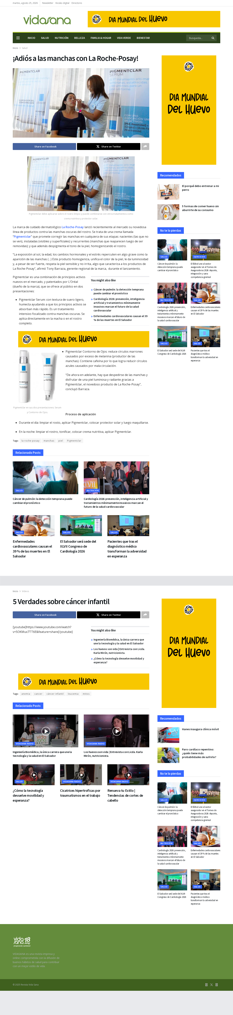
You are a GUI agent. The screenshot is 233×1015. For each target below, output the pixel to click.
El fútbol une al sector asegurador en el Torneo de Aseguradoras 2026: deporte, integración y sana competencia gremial (204, 270)
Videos (25, 591)
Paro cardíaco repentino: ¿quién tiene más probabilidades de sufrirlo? (199, 753)
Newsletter (47, 3)
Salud (45, 38)
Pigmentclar (74, 440)
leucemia (73, 693)
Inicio (31, 38)
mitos (86, 693)
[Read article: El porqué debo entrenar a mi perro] (168, 192)
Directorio (77, 3)
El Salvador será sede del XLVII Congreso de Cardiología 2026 (78, 546)
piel (60, 440)
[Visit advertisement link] (154, 19)
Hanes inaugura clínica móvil (200, 729)
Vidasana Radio (24, 743)
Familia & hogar (101, 38)
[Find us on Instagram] (217, 985)
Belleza (79, 38)
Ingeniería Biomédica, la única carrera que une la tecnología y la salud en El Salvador (42, 754)
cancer (38, 693)
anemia (25, 693)
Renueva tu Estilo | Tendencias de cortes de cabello (125, 795)
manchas (49, 440)
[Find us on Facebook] (206, 985)
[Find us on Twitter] (211, 985)
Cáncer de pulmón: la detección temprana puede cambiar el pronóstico (170, 267)
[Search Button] (213, 38)
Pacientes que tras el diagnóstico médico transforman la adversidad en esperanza (204, 355)
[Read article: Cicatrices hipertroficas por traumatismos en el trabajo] (81, 774)
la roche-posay (30, 440)
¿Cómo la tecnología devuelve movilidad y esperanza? (28, 795)
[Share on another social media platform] (145, 146)
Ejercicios (199, 256)
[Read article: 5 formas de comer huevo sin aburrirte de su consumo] (168, 212)
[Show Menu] (18, 38)
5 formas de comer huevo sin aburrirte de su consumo (200, 208)
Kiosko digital (62, 3)
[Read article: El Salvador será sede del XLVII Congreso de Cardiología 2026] (81, 525)
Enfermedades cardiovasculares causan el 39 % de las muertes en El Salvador (205, 310)
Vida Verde (124, 38)
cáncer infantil (55, 693)
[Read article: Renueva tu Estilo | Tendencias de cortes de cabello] (128, 774)
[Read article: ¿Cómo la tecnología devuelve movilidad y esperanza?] (34, 774)
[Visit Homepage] (42, 19)
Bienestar (143, 38)
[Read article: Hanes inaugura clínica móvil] (168, 735)
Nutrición (61, 38)
